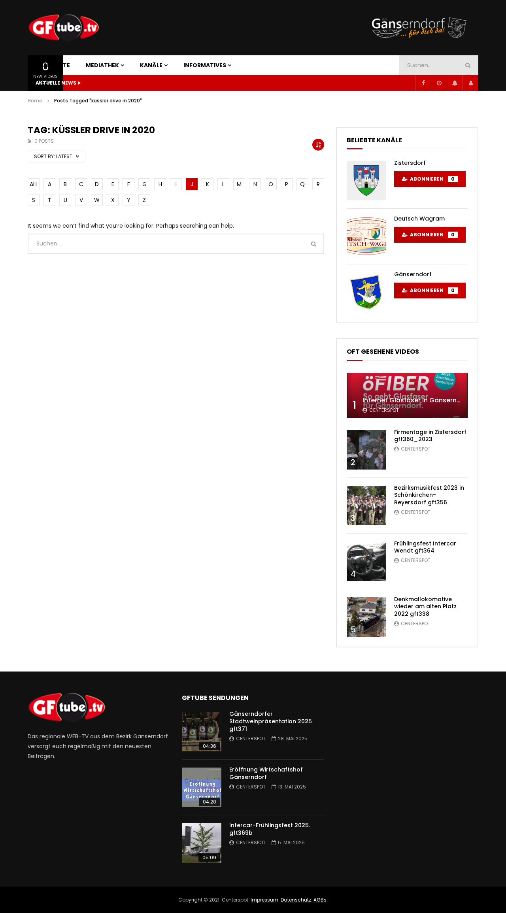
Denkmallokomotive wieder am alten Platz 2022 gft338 (425, 606)
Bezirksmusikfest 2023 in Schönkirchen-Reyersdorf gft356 (429, 495)
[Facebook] (423, 83)
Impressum (264, 899)
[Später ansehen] (439, 83)
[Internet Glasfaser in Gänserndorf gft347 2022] (407, 395)
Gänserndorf (413, 274)
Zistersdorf (410, 163)
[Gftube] (63, 28)
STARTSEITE (53, 65)
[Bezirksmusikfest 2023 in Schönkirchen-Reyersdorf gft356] (366, 505)
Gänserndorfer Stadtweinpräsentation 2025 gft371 (270, 721)
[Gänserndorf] (366, 292)
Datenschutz (296, 899)
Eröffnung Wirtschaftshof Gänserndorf (266, 773)
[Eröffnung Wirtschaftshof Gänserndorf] (201, 787)
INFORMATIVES (204, 65)
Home (35, 100)
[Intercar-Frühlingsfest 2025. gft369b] (201, 843)
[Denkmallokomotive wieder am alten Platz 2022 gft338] (366, 617)
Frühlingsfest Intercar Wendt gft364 (425, 547)
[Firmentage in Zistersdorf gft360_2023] (366, 450)
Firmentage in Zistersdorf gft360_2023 (430, 435)
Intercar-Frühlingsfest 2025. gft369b (269, 829)
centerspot (384, 410)
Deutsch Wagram (419, 219)
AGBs (320, 899)
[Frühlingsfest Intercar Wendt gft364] (366, 561)
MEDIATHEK (102, 65)
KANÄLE (151, 65)
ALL (34, 184)
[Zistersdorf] (366, 180)
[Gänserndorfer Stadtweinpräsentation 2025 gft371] (201, 731)
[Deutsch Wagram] (366, 236)
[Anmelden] (470, 83)
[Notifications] (455, 83)
